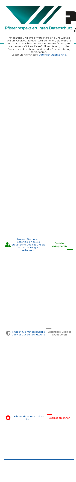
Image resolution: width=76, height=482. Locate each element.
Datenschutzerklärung (52, 54)
